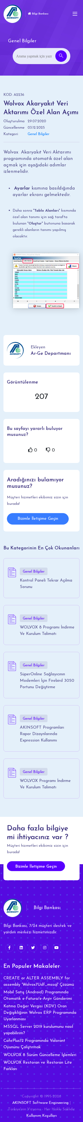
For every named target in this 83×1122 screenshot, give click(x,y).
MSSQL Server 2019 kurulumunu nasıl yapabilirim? (38, 1030)
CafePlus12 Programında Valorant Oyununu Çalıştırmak (34, 1044)
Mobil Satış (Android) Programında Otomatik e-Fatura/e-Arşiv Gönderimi (37, 995)
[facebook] (9, 948)
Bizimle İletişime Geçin (38, 519)
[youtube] (56, 948)
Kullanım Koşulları (41, 1116)
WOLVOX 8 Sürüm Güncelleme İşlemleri (39, 1055)
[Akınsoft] (12, 14)
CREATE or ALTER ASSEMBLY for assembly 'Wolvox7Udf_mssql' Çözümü (38, 981)
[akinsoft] (12, 908)
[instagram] (45, 948)
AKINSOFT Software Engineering (40, 1103)
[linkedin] (21, 948)
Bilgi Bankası (39, 13)
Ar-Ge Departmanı (51, 353)
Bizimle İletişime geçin (36, 867)
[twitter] (33, 948)
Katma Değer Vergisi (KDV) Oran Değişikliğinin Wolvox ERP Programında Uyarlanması (39, 1012)
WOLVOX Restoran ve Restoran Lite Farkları (37, 1066)
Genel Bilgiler (38, 134)
